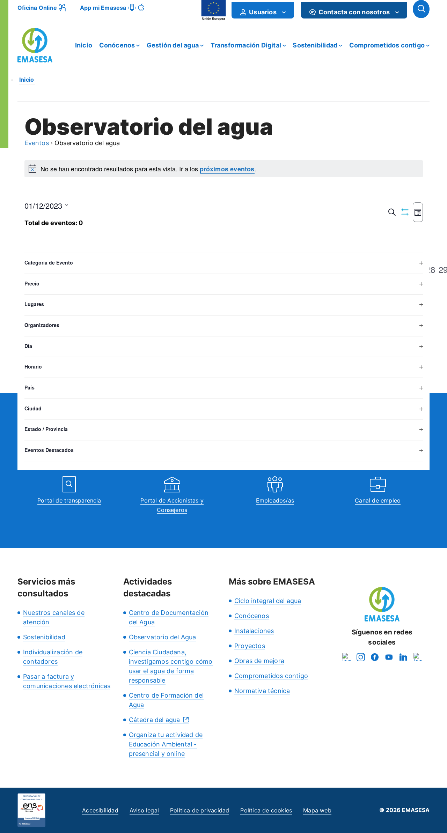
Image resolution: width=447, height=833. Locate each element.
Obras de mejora (259, 660)
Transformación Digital (246, 45)
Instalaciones (254, 630)
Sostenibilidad (315, 45)
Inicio (83, 45)
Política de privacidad (199, 810)
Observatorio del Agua (162, 637)
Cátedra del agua (154, 719)
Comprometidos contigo (387, 45)
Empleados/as (275, 500)
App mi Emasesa (103, 7)
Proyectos (249, 645)
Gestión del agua (173, 45)
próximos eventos (227, 168)
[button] (421, 9)
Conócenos (117, 45)
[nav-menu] (284, 12)
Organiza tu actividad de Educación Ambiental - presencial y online (166, 744)
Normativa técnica (262, 690)
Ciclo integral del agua (267, 600)
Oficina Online (37, 7)
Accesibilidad (100, 810)
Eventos (36, 143)
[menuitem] (263, 10)
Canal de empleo (378, 500)
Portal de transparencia (69, 500)
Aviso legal (144, 810)
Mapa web (317, 810)
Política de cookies (266, 810)
